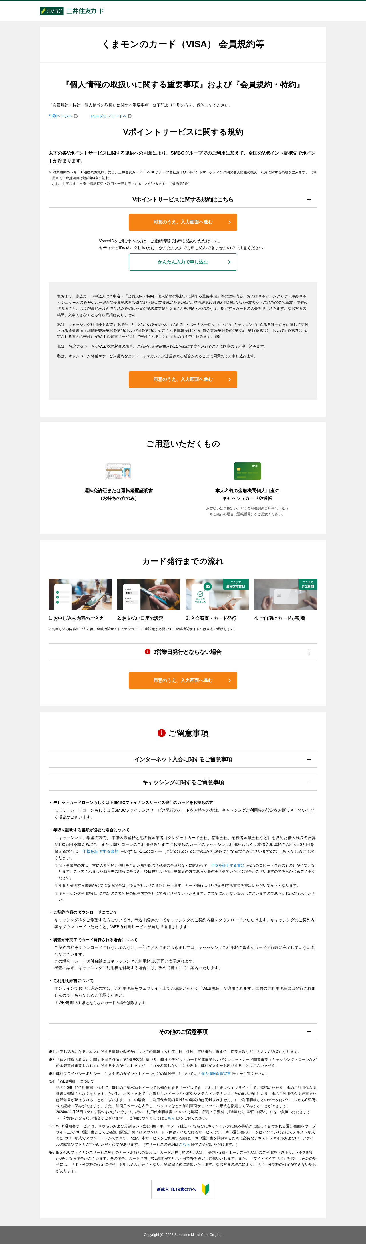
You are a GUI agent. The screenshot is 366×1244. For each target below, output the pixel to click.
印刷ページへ (61, 116)
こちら (169, 1118)
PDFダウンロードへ (109, 116)
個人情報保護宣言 (216, 1074)
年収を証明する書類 (100, 851)
